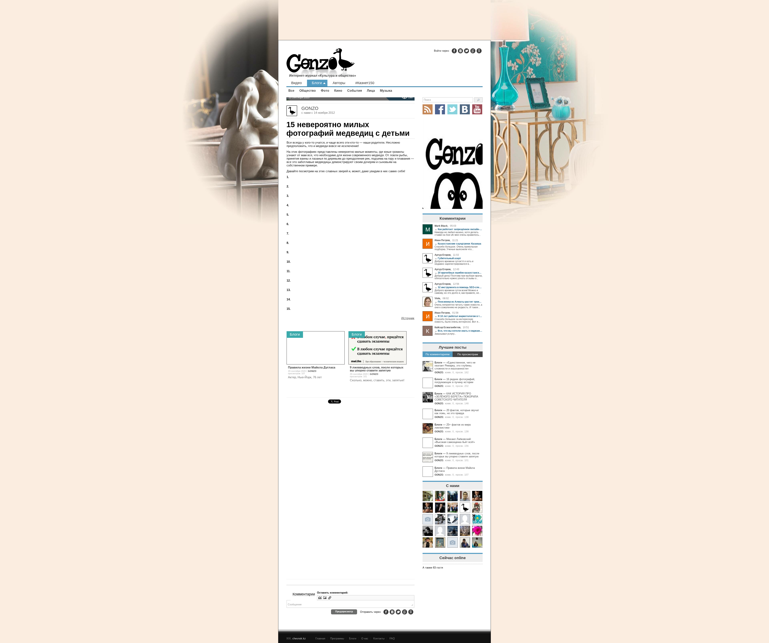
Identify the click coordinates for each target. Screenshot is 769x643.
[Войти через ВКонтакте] (460, 50)
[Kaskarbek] (452, 542)
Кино (338, 90)
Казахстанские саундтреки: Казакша (458, 243)
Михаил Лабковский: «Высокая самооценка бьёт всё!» (455, 441)
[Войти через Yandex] (479, 50)
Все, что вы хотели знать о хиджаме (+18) (459, 330)
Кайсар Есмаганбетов (447, 327)
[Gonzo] (320, 63)
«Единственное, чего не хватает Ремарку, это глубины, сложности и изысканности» (455, 365)
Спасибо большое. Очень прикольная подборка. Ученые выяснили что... (456, 248)
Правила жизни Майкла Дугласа (311, 367)
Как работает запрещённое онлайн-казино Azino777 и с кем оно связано (459, 229)
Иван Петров (442, 240)
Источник (407, 318)
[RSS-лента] (428, 109)
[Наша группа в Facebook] (440, 109)
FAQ (392, 638)
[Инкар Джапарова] (440, 519)
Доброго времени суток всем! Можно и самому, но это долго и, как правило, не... (458, 291)
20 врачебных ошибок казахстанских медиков (459, 272)
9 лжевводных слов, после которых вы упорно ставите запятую (457, 455)
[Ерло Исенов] (477, 519)
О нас (364, 638)
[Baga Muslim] (452, 507)
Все (291, 90)
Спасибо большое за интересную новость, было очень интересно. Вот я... (457, 320)
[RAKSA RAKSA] (465, 507)
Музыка (386, 90)
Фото (325, 90)
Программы (337, 638)
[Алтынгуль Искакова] (465, 542)
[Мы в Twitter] (452, 109)
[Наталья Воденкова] (465, 531)
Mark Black (441, 225)
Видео (296, 83)
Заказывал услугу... (445, 333)
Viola (437, 298)
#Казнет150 (364, 83)
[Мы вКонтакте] (465, 109)
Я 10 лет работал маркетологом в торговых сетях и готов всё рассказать (459, 316)
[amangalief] (477, 496)
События (354, 90)
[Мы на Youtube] (477, 109)
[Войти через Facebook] (454, 50)
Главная (320, 638)
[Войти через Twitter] (466, 50)
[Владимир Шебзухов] (428, 542)
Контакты (378, 638)
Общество (307, 90)
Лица (371, 90)
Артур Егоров (443, 255)
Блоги (317, 83)
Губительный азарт (448, 258)
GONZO (439, 372)
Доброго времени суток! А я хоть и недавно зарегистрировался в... (454, 262)
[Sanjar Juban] (452, 519)
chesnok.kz (299, 638)
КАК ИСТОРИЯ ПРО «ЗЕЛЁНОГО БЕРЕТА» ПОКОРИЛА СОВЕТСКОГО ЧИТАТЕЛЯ (456, 396)
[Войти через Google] (472, 50)
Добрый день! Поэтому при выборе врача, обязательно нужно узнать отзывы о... (458, 277)
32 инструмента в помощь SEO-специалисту (459, 287)
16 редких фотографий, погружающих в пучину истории (455, 381)
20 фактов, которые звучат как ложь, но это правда (457, 412)
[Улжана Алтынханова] (428, 531)
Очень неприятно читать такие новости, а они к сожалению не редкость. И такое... (458, 306)
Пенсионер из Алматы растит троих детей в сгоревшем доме (459, 301)
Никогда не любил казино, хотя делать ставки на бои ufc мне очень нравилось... (458, 233)
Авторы (339, 83)
